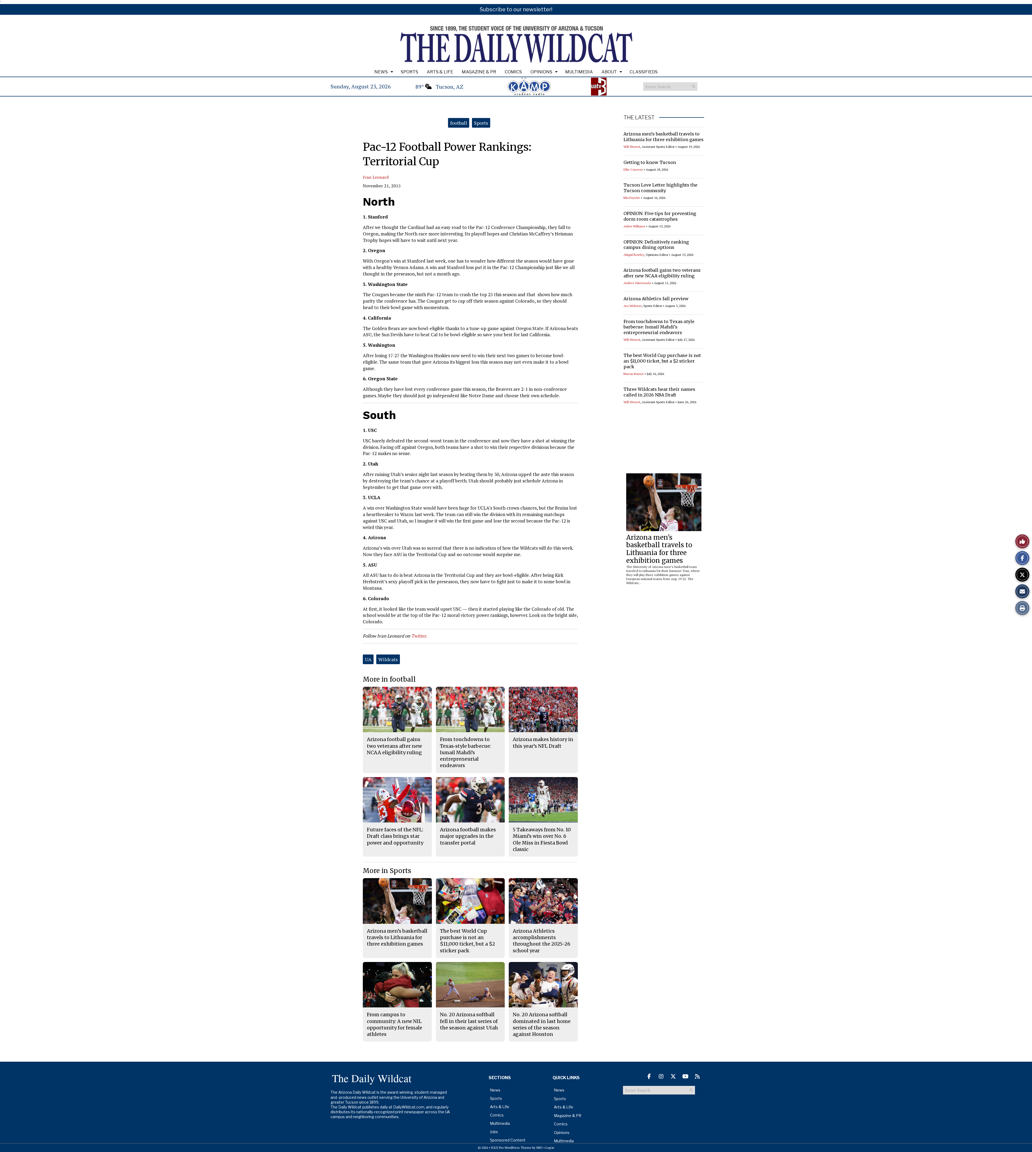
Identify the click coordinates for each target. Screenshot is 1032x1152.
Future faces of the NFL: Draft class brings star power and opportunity (395, 836)
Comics (513, 71)
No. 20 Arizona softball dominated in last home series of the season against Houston (542, 1024)
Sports (409, 71)
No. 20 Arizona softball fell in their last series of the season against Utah (469, 1021)
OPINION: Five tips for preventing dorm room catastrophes (660, 216)
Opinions (541, 71)
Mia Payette (632, 198)
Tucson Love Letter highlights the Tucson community (660, 187)
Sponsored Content (507, 1140)
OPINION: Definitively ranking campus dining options (656, 244)
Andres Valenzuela (637, 283)
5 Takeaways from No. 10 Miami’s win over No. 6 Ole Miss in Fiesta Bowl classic (542, 839)
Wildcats (388, 659)
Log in (550, 1148)
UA (368, 659)
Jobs (494, 1131)
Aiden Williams (634, 226)
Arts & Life (440, 71)
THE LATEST (639, 117)
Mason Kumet (634, 374)
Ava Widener (633, 306)
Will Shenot (632, 147)
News (381, 71)
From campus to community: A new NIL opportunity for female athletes (394, 1024)
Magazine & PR (479, 71)
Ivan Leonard (376, 177)
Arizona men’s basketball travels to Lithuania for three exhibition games (664, 136)
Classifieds (644, 71)
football (458, 123)
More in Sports (387, 871)
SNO (539, 1148)
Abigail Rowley (634, 255)
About (609, 71)
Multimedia (579, 71)
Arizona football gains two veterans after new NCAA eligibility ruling (662, 272)
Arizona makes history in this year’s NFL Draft (543, 742)
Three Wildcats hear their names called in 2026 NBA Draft (659, 392)
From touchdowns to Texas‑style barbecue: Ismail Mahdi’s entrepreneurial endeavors (659, 327)
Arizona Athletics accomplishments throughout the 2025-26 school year (541, 941)
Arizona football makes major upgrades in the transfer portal (468, 836)
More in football (389, 679)
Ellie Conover (633, 169)
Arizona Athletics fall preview (656, 298)
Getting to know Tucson (650, 162)
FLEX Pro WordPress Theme (511, 1148)
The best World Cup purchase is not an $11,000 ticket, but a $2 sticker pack (662, 361)
